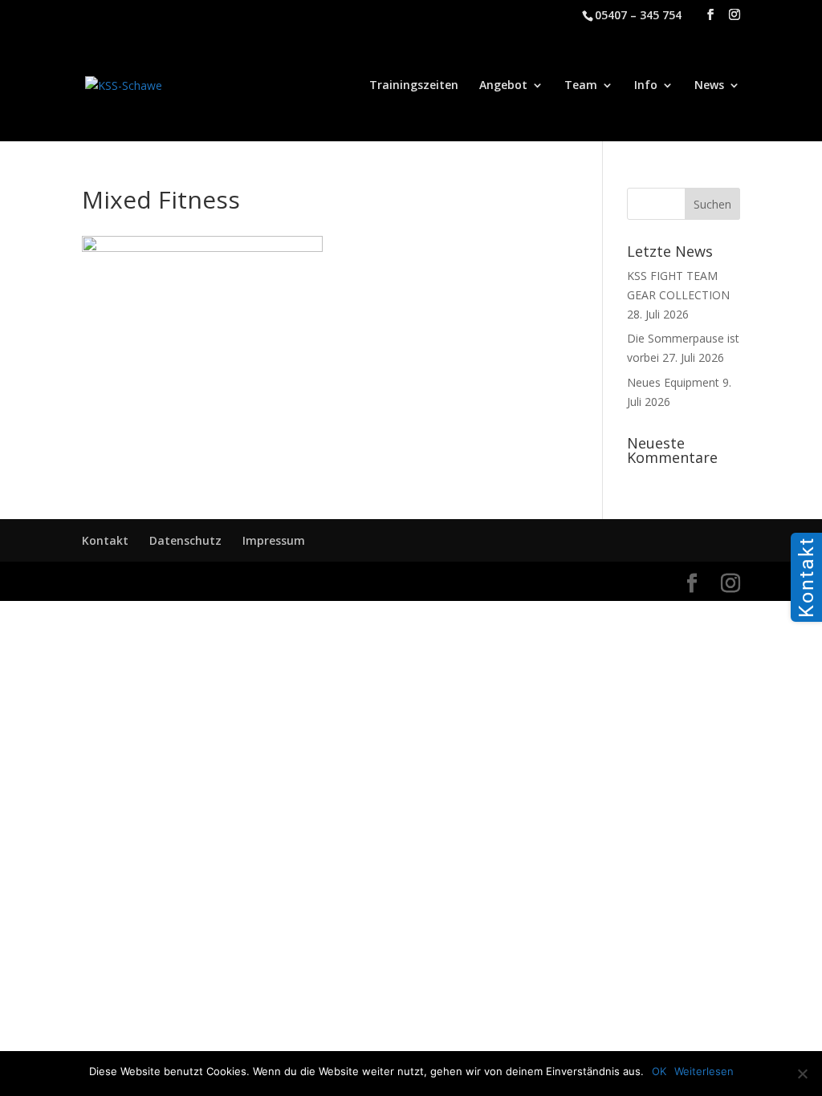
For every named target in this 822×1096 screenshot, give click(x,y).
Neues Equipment (673, 382)
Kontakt (105, 540)
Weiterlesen (704, 1071)
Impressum (273, 540)
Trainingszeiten (413, 85)
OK (659, 1071)
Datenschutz (185, 540)
